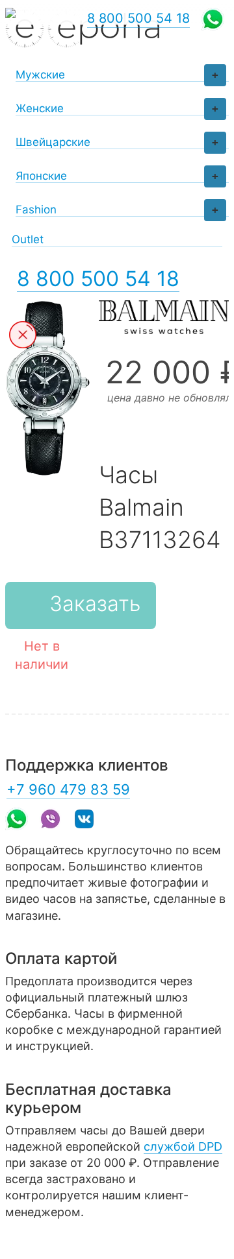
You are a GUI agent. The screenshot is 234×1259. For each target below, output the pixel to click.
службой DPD (183, 1146)
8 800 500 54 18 (98, 278)
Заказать (94, 603)
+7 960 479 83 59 (68, 789)
